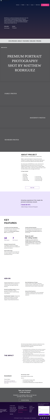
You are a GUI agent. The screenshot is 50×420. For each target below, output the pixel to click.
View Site (32, 187)
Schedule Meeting (25, 400)
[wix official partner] (7, 414)
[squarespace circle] (3, 415)
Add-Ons (32, 41)
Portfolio (30, 410)
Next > (46, 387)
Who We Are (38, 4)
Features (26, 41)
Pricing (38, 41)
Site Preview (12, 41)
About (20, 41)
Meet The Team (31, 407)
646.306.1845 (20, 412)
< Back (1, 387)
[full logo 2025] (3, 406)
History (30, 411)
